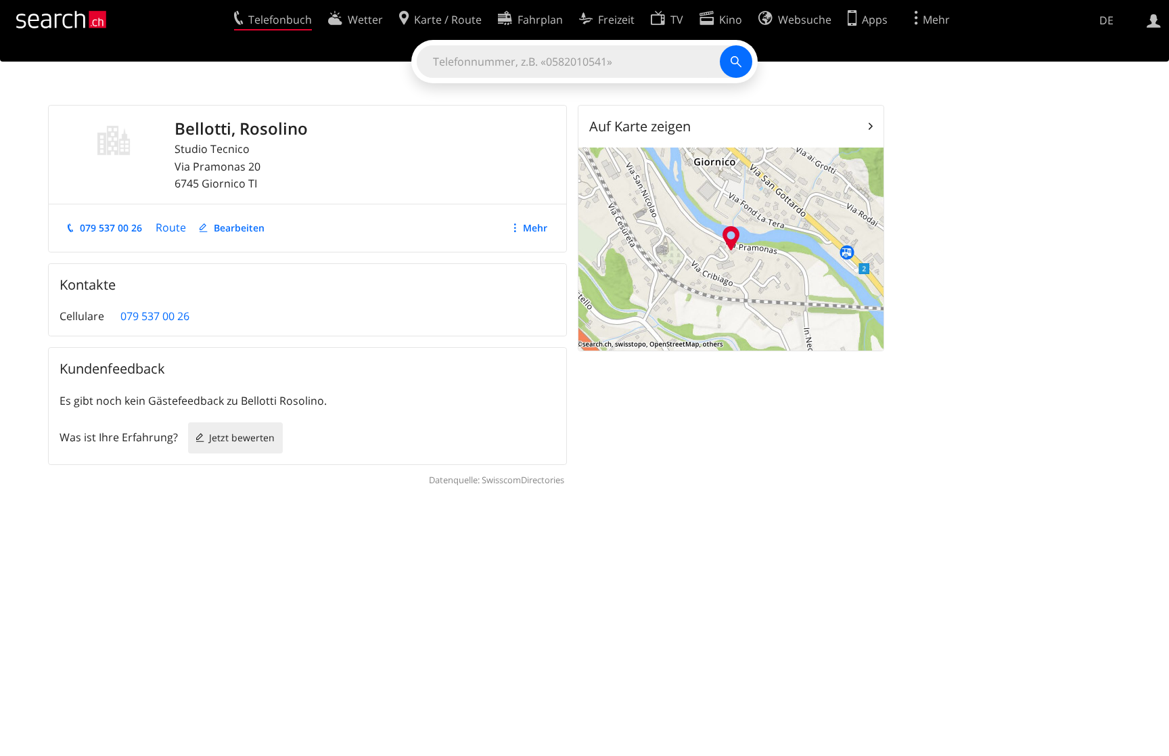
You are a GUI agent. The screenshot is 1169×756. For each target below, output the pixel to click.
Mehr (535, 227)
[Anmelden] (1154, 19)
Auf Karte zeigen (640, 126)
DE (1106, 20)
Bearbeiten (239, 227)
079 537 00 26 (111, 227)
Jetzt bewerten (242, 437)
